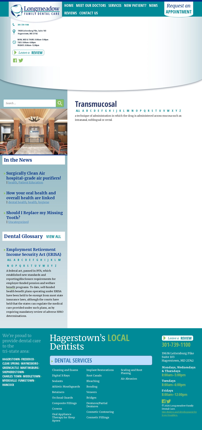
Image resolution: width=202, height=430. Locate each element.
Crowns (57, 408)
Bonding (91, 386)
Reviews (70, 12)
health (12, 182)
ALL (78, 111)
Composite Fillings (64, 403)
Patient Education (30, 182)
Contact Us (88, 12)
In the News (18, 160)
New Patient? (135, 5)
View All (53, 236)
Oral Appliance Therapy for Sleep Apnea (63, 417)
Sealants (57, 381)
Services (114, 5)
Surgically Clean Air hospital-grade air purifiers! (33, 176)
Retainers (58, 392)
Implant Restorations (100, 370)
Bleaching (92, 381)
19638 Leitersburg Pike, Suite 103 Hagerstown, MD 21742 (32, 32)
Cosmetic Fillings (97, 417)
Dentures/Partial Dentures (96, 405)
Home (68, 5)
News (153, 5)
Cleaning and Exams (65, 370)
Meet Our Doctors (91, 5)
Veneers (91, 392)
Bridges (91, 397)
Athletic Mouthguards (66, 386)
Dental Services (73, 360)
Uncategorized (18, 222)
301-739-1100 (176, 344)
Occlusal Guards (62, 397)
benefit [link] (10, 287)
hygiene (43, 202)
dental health (17, 202)
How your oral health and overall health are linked (31, 195)
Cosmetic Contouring (100, 411)
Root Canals (94, 375)
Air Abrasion (129, 378)
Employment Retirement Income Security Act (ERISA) (33, 252)
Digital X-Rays (61, 375)
